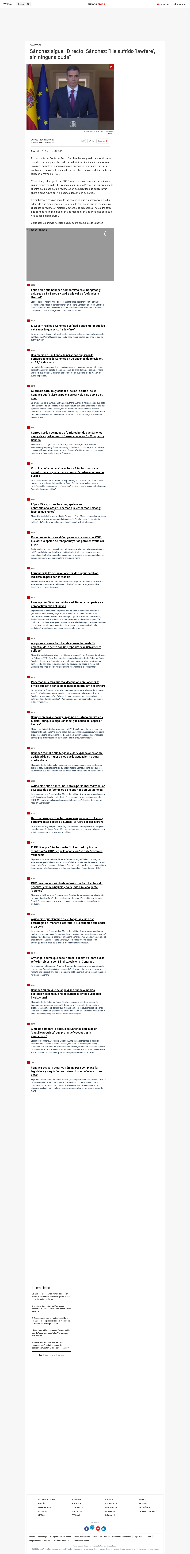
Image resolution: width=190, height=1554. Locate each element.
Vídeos (41, 1515)
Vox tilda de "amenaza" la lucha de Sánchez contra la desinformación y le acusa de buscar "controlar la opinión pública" (67, 472)
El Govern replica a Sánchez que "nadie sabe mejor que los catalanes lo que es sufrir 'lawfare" (68, 328)
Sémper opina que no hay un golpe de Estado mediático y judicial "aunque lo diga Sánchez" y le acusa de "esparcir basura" (67, 721)
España (41, 1503)
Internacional (45, 1507)
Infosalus (110, 1515)
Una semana (50, 1355)
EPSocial (76, 1515)
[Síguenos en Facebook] (86, 1529)
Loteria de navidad (61, 1540)
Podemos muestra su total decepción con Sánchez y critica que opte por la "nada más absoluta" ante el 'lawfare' (68, 684)
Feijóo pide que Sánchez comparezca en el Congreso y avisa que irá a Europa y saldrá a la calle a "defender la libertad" (66, 293)
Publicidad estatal (81, 1540)
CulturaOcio (111, 1503)
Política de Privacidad (121, 1536)
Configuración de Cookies (39, 1540)
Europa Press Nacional (43, 140)
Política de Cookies (101, 1536)
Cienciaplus (77, 1507)
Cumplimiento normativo (60, 1536)
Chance (109, 1499)
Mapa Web (138, 1536)
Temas (148, 1536)
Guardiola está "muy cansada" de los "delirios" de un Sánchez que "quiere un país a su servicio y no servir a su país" (67, 394)
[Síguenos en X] (92, 1529)
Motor (142, 1499)
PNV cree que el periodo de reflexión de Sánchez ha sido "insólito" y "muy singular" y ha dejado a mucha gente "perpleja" (66, 887)
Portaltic (77, 1511)
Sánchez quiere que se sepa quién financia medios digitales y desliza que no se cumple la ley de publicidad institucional (66, 994)
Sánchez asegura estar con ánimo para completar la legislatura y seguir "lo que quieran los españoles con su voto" (66, 1071)
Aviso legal (43, 1536)
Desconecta (111, 1507)
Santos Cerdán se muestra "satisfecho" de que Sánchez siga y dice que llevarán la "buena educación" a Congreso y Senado (67, 436)
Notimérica (144, 1507)
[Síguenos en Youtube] (98, 1529)
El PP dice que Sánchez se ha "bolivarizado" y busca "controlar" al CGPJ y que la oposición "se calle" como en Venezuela (66, 851)
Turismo (143, 1503)
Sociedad (76, 1503)
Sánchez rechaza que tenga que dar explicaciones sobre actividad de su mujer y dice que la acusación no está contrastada (67, 757)
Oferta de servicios (82, 1536)
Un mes (61, 1355)
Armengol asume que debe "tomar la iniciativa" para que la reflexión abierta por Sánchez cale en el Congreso (67, 960)
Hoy (40, 1355)
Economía (76, 1499)
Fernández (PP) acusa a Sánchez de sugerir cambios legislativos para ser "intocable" (64, 575)
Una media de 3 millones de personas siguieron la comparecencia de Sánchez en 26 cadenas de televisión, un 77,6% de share (67, 359)
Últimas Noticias (46, 1499)
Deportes (43, 1511)
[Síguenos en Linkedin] (103, 1529)
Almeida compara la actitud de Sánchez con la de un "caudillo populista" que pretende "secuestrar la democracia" (64, 1032)
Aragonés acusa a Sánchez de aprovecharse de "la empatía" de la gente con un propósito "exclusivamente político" (66, 647)
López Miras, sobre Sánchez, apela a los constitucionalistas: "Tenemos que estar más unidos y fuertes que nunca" (66, 508)
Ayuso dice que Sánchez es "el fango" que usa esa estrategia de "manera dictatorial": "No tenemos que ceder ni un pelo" (68, 923)
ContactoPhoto (147, 1511)
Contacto (31, 1536)
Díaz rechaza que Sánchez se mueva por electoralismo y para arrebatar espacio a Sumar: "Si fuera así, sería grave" (67, 820)
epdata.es (110, 1511)
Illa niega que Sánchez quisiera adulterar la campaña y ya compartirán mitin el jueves (67, 604)
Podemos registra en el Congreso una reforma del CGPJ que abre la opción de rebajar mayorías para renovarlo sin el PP (67, 541)
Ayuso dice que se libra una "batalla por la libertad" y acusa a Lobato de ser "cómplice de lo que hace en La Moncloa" (68, 788)
